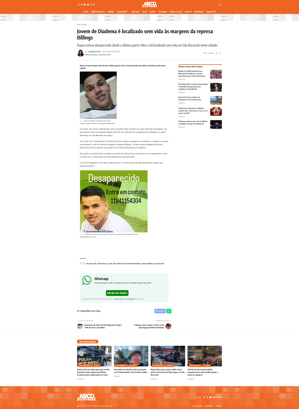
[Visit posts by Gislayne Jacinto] (80, 53)
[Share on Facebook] (216, 53)
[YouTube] (84, 4)
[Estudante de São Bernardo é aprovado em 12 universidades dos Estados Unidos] (131, 356)
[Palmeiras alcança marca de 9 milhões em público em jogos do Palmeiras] (216, 124)
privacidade (130, 299)
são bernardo (159, 264)
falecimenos (102, 264)
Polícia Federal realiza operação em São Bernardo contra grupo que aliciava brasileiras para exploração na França (93, 372)
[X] (81, 4)
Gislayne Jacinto (94, 51)
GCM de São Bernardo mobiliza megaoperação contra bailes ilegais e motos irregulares (202, 372)
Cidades (84, 24)
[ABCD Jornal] (149, 5)
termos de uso (120, 299)
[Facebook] (79, 4)
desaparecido (91, 264)
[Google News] (88, 4)
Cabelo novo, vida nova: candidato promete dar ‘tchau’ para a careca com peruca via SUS (193, 110)
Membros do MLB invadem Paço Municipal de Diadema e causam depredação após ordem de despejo (191, 73)
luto (114, 264)
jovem (110, 264)
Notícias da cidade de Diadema (129, 264)
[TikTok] (93, 4)
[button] (220, 5)
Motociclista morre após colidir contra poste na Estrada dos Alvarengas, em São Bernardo (168, 372)
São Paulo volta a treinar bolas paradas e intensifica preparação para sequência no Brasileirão (193, 86)
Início (78, 24)
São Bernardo (84, 365)
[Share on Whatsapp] (220, 53)
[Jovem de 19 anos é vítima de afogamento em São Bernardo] (216, 100)
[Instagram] (91, 4)
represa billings (147, 264)
